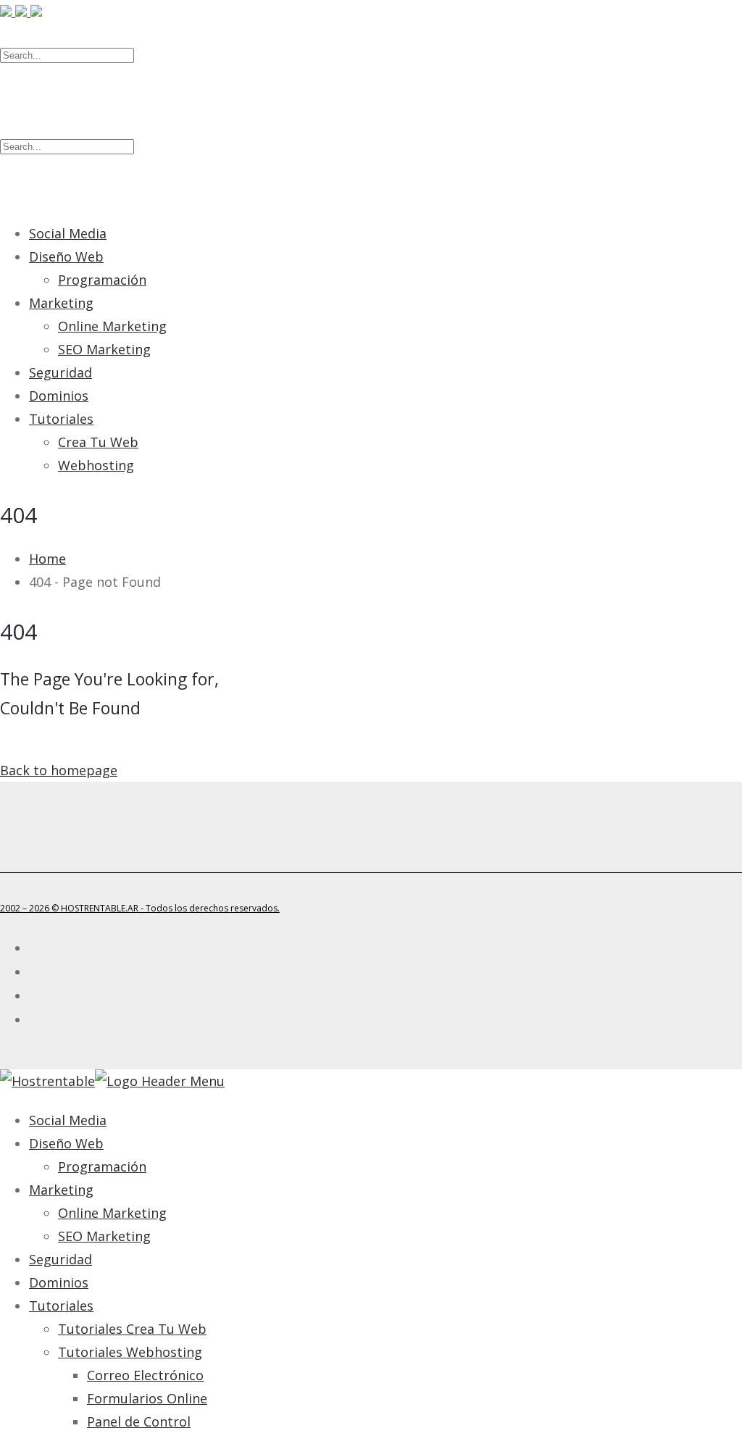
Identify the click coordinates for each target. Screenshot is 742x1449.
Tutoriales (61, 418)
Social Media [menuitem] (68, 1120)
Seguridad (60, 372)
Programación (102, 279)
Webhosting (96, 465)
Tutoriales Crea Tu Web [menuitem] (132, 1328)
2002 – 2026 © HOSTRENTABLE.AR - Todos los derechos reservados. (140, 908)
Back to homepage (58, 770)
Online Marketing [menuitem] (112, 1213)
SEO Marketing (104, 349)
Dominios (58, 395)
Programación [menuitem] (102, 1166)
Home (47, 558)
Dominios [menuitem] (58, 1282)
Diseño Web (66, 256)
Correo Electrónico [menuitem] (145, 1375)
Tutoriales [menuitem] (61, 1305)
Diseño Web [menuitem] (66, 1143)
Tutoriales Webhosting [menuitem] (130, 1352)
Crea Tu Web (98, 442)
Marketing (61, 303)
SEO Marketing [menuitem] (104, 1236)
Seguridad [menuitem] (60, 1259)
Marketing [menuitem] (61, 1189)
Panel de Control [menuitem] (139, 1421)
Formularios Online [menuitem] (147, 1398)
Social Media (68, 233)
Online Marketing (112, 326)
